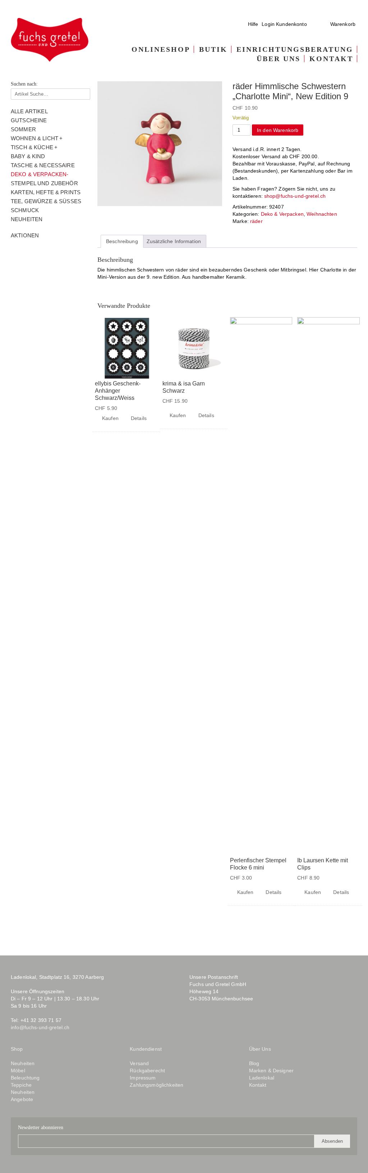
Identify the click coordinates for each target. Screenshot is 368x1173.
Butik (213, 49)
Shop (17, 1049)
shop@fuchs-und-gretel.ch (295, 196)
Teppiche (21, 1085)
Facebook (194, 1025)
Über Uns (278, 58)
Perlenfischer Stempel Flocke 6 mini (258, 864)
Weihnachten (322, 214)
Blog (226, 1025)
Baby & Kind (28, 156)
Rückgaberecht (147, 1070)
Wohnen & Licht (34, 138)
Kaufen (110, 418)
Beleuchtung (25, 1078)
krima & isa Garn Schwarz (183, 387)
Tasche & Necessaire (43, 165)
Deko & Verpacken (38, 174)
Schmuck (25, 210)
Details (139, 418)
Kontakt (331, 58)
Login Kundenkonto (284, 24)
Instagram (208, 1025)
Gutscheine (29, 120)
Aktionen (25, 235)
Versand (139, 1063)
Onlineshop (161, 49)
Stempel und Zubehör (44, 183)
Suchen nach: (24, 84)
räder (256, 221)
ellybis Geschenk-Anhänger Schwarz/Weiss (118, 390)
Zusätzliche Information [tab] (174, 241)
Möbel (18, 1070)
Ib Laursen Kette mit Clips (322, 864)
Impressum (143, 1078)
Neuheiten (26, 219)
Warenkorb (342, 24)
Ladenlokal (261, 1078)
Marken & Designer (271, 1070)
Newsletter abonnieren (40, 1127)
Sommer (23, 129)
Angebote (22, 1099)
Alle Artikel (29, 111)
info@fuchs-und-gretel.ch (40, 1027)
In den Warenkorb (277, 130)
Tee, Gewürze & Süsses (46, 201)
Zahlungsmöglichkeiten (156, 1085)
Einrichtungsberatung (294, 49)
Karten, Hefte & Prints (45, 192)
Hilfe (253, 24)
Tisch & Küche (32, 147)
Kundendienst (146, 1049)
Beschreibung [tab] (122, 241)
